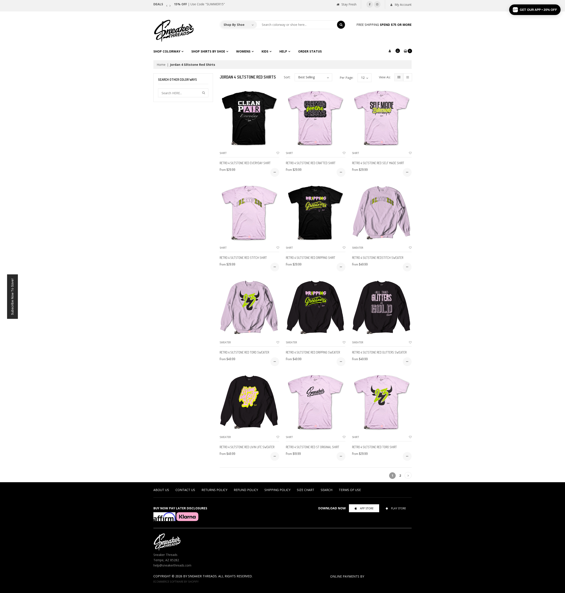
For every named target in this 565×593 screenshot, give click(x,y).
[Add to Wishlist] (278, 153)
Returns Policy (214, 490)
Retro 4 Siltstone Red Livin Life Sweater (247, 447)
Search (326, 490)
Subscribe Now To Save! (12, 296)
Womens (243, 51)
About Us (161, 490)
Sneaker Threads (202, 576)
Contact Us (185, 490)
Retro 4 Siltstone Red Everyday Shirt (245, 163)
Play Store (398, 508)
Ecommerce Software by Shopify (176, 581)
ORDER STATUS (310, 51)
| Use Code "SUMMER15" (199, 4)
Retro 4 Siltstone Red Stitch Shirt (243, 258)
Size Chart (305, 490)
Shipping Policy (277, 490)
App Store (366, 508)
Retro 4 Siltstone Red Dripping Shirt (310, 258)
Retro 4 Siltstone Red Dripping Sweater (313, 352)
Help (283, 51)
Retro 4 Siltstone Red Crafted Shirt (310, 163)
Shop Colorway (166, 51)
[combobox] (297, 25)
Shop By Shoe (234, 25)
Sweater (357, 248)
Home (161, 64)
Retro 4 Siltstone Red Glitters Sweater (379, 352)
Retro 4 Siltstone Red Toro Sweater (244, 352)
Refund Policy (246, 490)
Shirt (223, 153)
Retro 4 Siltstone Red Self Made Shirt (378, 163)
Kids (265, 51)
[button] (535, 9)
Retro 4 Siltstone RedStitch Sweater (377, 258)
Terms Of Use (350, 490)
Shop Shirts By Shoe (208, 51)
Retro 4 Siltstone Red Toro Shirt (374, 447)
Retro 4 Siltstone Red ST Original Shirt (312, 447)
